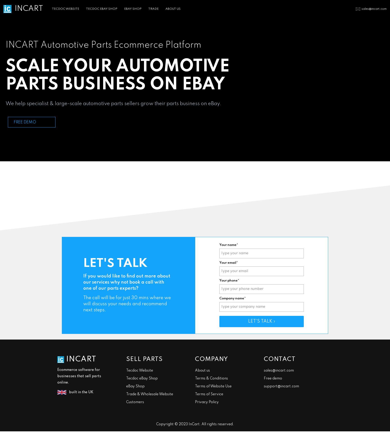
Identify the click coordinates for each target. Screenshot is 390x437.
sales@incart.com (374, 8)
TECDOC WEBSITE (65, 8)
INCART (29, 9)
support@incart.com (281, 386)
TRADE (153, 8)
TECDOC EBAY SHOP (101, 8)
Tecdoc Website (139, 370)
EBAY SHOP (133, 8)
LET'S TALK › (261, 321)
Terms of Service (209, 394)
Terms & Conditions (211, 378)
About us (202, 370)
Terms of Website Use (213, 386)
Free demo (273, 378)
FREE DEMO (25, 122)
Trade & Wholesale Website (149, 394)
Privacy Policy (207, 402)
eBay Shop (135, 386)
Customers (135, 402)
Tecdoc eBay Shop (142, 378)
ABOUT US (173, 8)
